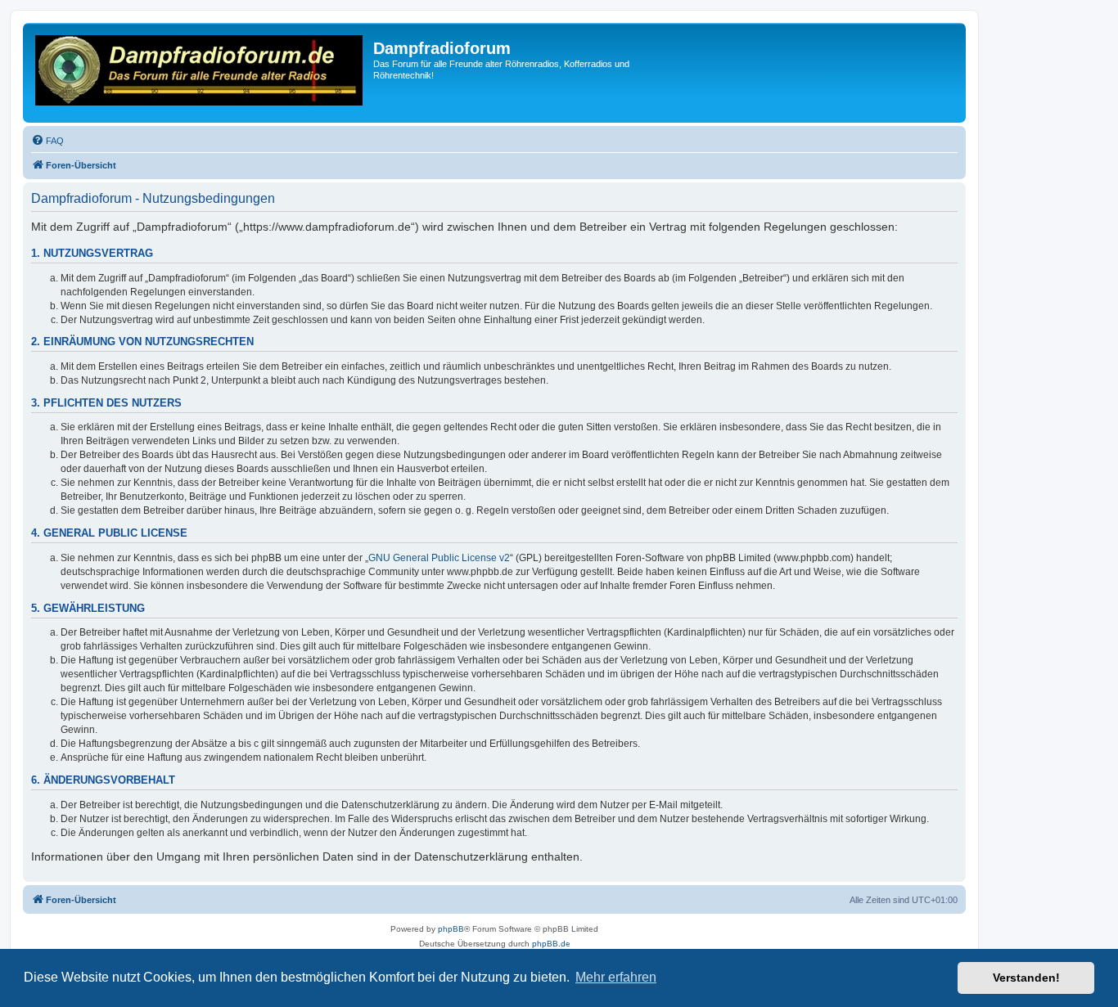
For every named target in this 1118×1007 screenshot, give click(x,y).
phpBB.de (551, 943)
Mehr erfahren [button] (615, 977)
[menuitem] (47, 141)
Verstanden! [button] (1026, 977)
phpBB (451, 928)
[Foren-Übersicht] (200, 73)
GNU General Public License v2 (439, 558)
